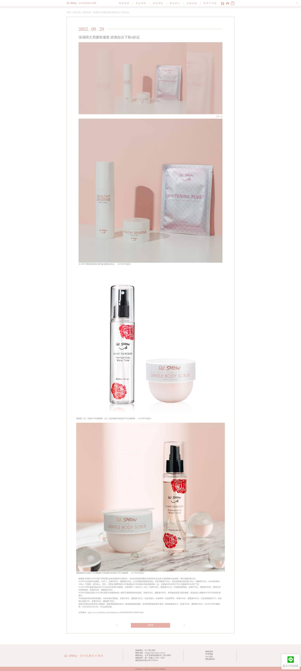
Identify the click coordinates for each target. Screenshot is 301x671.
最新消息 (158, 3)
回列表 (150, 625)
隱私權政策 (210, 659)
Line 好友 (209, 656)
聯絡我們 (209, 651)
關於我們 (124, 3)
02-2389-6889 (150, 650)
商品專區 (141, 3)
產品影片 (175, 3)
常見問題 (209, 654)
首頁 (69, 12)
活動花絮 (192, 3)
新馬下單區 (210, 3)
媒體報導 (87, 12)
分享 (218, 116)
